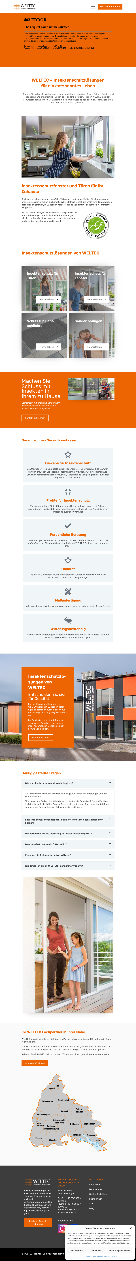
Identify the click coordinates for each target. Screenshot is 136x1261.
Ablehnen (96, 1250)
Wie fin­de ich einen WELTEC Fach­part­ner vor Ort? (54, 865)
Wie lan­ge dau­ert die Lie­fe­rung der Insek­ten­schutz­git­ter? (58, 833)
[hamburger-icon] (93, 6)
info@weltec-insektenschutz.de (68, 1211)
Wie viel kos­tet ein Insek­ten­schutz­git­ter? (49, 783)
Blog (91, 1208)
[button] (130, 1228)
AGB (91, 1203)
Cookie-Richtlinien (98, 1194)
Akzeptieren (77, 1250)
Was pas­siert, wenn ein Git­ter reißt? (46, 844)
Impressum (112, 1256)
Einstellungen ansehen (120, 1250)
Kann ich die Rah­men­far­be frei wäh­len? (48, 855)
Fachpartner (95, 1198)
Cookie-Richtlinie (89, 1256)
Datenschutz (102, 1256)
